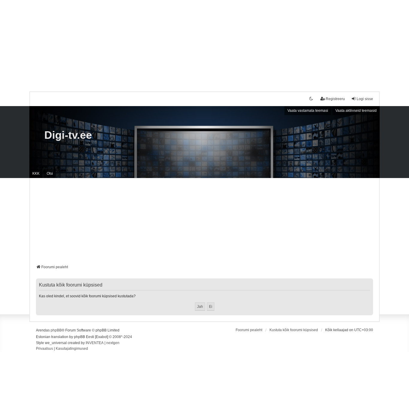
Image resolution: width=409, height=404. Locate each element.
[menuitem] (44, 349)
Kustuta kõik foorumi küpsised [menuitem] (293, 330)
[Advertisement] (204, 42)
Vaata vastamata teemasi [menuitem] (307, 110)
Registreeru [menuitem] (335, 99)
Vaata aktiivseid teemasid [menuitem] (356, 110)
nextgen (112, 343)
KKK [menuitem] (36, 173)
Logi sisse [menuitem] (365, 99)
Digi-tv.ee (68, 135)
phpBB (56, 330)
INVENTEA (95, 343)
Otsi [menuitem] (50, 173)
